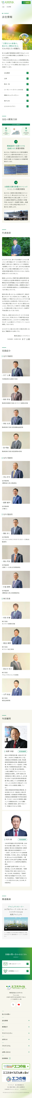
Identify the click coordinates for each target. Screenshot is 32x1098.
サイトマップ (11, 1085)
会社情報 (9, 6)
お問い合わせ (6, 1052)
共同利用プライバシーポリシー (12, 1089)
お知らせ (5, 1039)
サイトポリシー (23, 1089)
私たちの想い (6, 1014)
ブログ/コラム (6, 1046)
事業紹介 (5, 1027)
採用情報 (5, 1058)
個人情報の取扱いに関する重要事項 (16, 1087)
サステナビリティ (7, 1033)
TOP (3, 6)
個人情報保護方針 (19, 1085)
